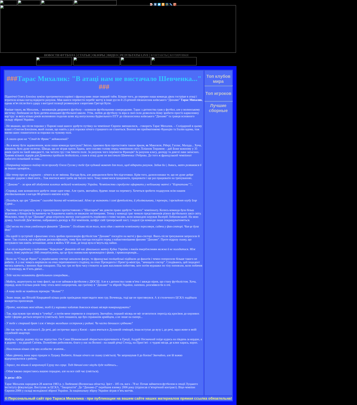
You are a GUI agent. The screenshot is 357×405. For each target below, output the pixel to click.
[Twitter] (159, 4)
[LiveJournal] (171, 4)
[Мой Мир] (167, 4)
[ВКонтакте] (155, 4)
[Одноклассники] (163, 4)
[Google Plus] (175, 4)
